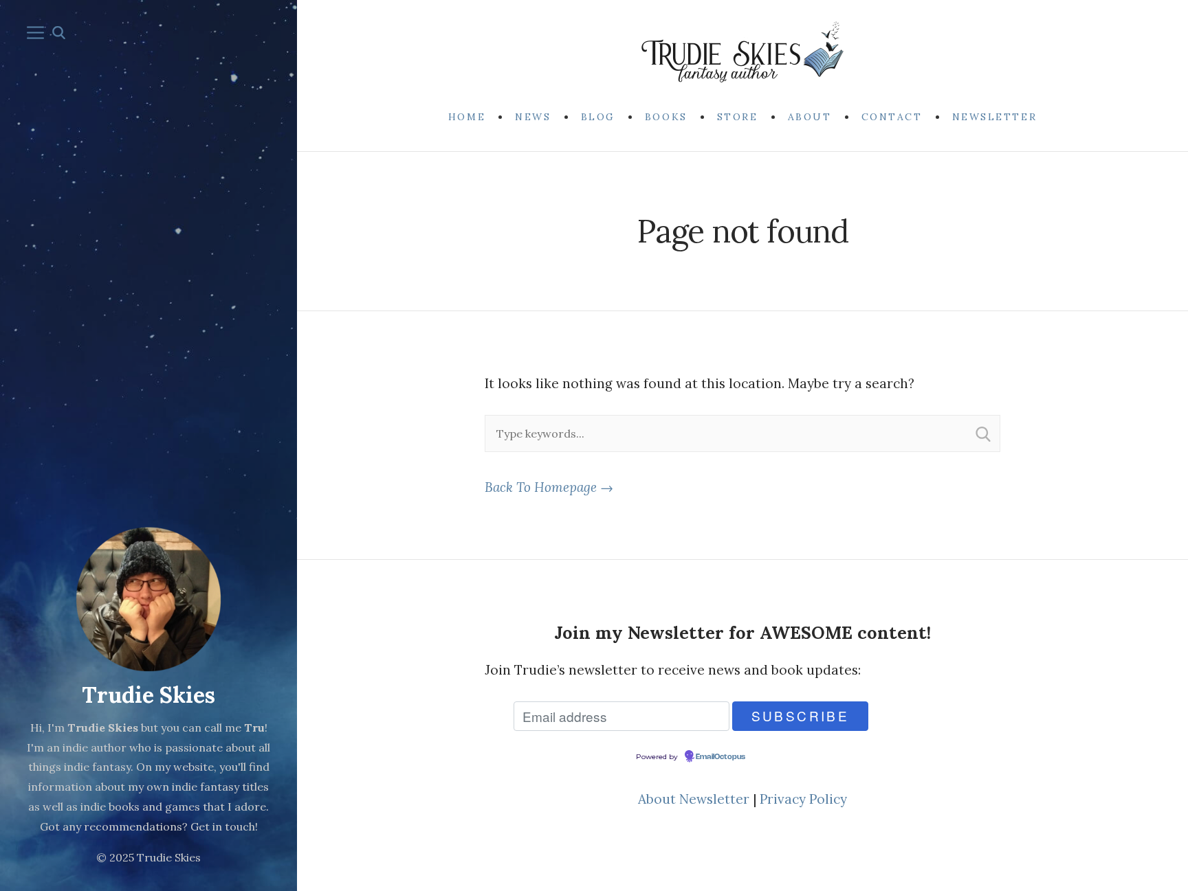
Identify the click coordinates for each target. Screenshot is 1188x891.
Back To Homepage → (549, 487)
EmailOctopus (720, 757)
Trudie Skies (148, 695)
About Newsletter (693, 799)
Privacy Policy (803, 799)
